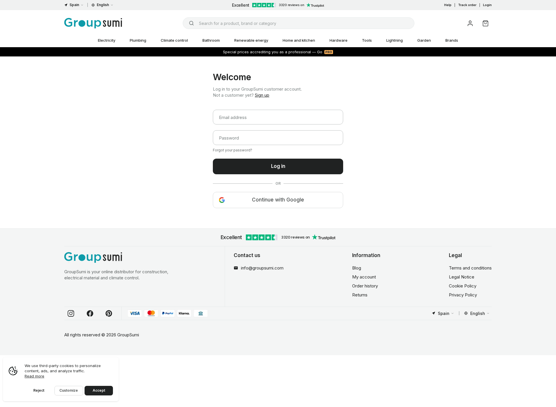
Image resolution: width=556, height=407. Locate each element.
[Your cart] (485, 23)
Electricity (106, 40)
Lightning (394, 40)
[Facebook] (90, 313)
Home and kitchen (299, 40)
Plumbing (138, 40)
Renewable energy (251, 40)
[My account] (470, 23)
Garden (424, 40)
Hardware (339, 40)
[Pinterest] (109, 313)
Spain (74, 5)
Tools (367, 40)
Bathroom (211, 40)
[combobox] (298, 23)
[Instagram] (71, 313)
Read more (34, 376)
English (103, 5)
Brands (451, 40)
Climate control (174, 40)
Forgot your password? (232, 150)
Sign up (262, 95)
